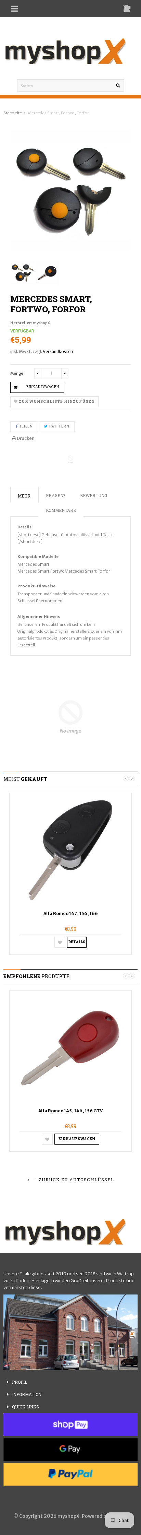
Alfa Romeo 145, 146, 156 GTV (70, 1110)
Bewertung (93, 495)
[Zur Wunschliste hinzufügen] (59, 942)
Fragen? (55, 495)
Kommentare (61, 510)
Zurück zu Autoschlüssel (75, 1179)
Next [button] (132, 778)
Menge (16, 373)
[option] (70, 874)
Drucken (25, 438)
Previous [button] (126, 778)
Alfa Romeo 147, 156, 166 (70, 913)
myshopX (41, 322)
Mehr (24, 496)
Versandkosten (58, 351)
